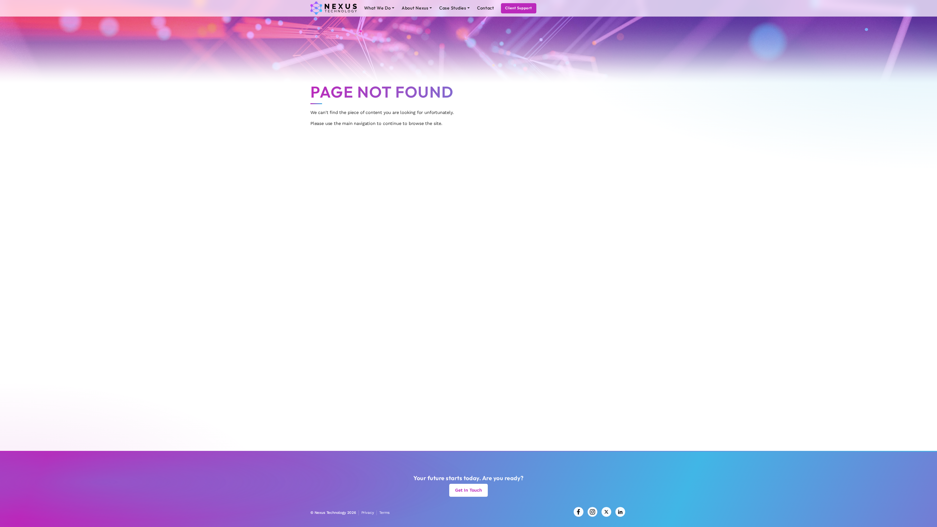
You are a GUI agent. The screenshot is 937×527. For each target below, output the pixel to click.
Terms (384, 512)
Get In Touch (468, 490)
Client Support (518, 8)
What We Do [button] (377, 8)
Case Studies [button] (452, 8)
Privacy (367, 512)
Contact (485, 8)
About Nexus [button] (415, 8)
